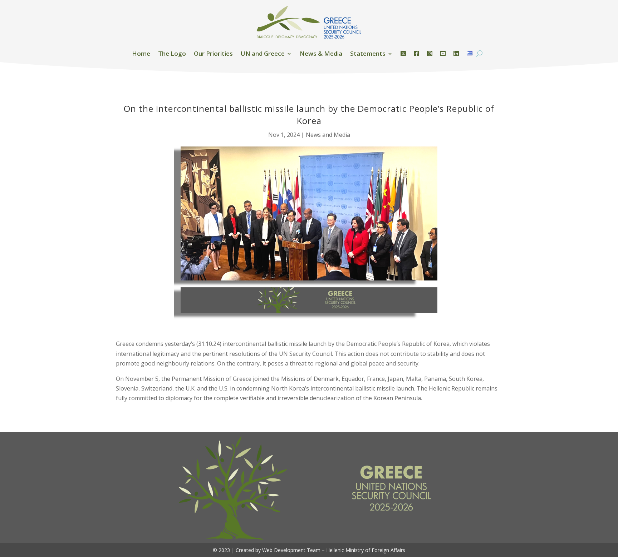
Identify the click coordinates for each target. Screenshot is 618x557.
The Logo (172, 53)
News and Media (328, 135)
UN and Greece (263, 53)
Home (141, 53)
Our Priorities (213, 53)
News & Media (321, 53)
